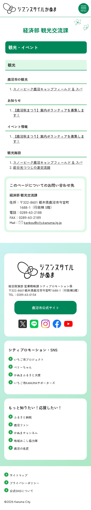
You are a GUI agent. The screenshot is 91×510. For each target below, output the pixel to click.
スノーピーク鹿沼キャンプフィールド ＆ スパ (48, 89)
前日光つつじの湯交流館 (31, 167)
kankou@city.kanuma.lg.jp (43, 222)
